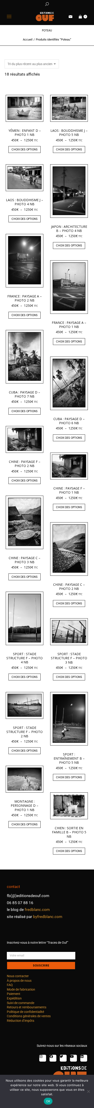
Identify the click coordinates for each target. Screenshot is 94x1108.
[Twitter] (63, 1058)
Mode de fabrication (21, 989)
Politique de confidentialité (25, 1012)
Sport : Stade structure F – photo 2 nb (24, 731)
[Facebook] (53, 1058)
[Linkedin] (83, 1058)
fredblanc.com (37, 909)
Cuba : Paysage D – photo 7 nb (24, 394)
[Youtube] (73, 1058)
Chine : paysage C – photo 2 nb (69, 586)
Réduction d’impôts (20, 1020)
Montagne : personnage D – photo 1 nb (24, 805)
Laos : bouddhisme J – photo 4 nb (24, 202)
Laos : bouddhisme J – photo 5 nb (69, 132)
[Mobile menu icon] (9, 16)
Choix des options (24, 149)
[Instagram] (42, 1058)
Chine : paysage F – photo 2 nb (24, 463)
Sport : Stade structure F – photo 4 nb (24, 658)
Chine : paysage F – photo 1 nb (69, 490)
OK (48, 1101)
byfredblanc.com (47, 916)
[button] (67, 3)
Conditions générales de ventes (29, 1016)
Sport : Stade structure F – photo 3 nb (69, 658)
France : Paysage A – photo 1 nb (69, 324)
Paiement (13, 994)
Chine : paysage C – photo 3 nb (24, 560)
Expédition (14, 998)
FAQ (10, 985)
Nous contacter (18, 976)
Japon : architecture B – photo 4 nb (69, 228)
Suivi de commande (20, 1003)
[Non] (88, 1091)
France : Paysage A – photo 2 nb (24, 298)
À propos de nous (19, 980)
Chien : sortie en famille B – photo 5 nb (69, 832)
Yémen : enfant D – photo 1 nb (24, 132)
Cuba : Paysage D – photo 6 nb (69, 421)
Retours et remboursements (26, 1007)
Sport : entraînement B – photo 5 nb (69, 758)
